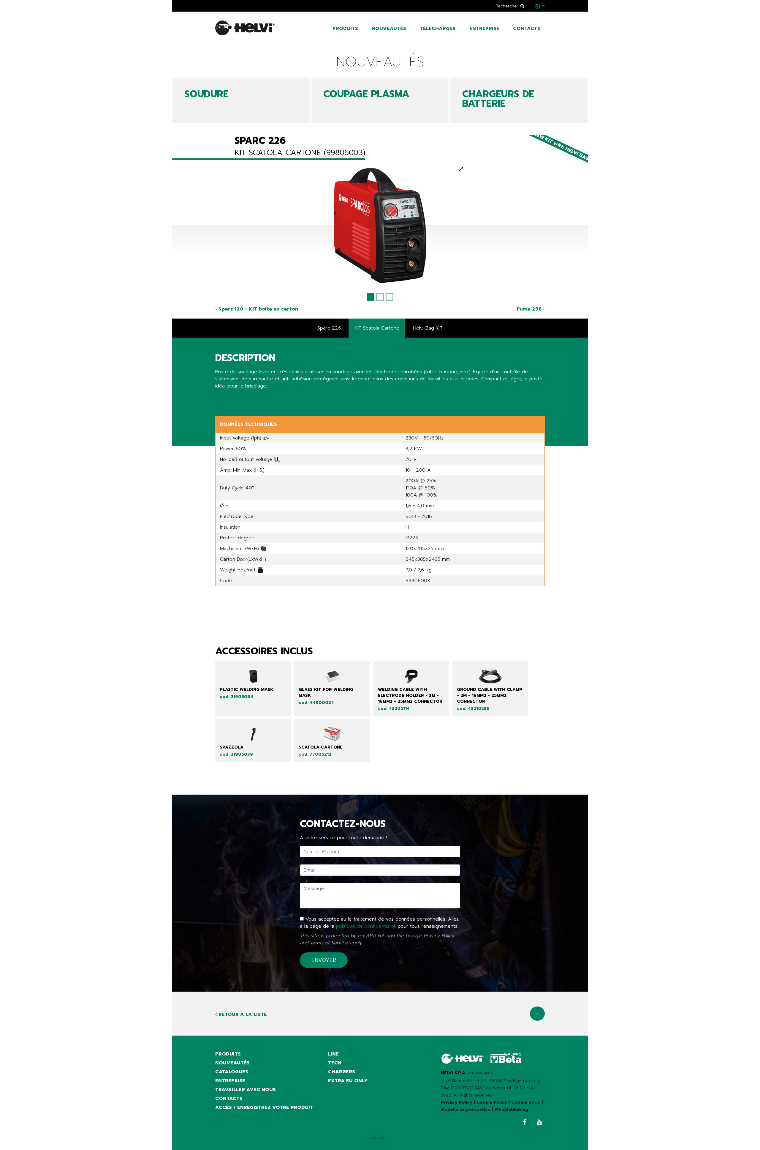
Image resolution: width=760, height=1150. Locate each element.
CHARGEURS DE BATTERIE (498, 99)
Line (333, 1054)
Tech (334, 1062)
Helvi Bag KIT (428, 328)
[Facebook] (523, 1123)
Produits (345, 28)
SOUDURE (206, 94)
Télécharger (438, 28)
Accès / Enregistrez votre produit (264, 1107)
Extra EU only (348, 1080)
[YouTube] (538, 1123)
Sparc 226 (329, 328)
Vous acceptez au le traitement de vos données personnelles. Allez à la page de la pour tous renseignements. (379, 923)
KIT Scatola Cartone (376, 328)
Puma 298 (530, 309)
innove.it (380, 1137)
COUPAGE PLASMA (366, 94)
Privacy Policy (439, 935)
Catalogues (231, 1071)
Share (221, 397)
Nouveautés (389, 28)
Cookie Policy (491, 1102)
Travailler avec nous (245, 1089)
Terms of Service (329, 942)
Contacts (526, 28)
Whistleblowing (511, 1109)
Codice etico (525, 1102)
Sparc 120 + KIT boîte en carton (257, 309)
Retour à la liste (242, 1014)
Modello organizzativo (465, 1109)
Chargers (341, 1071)
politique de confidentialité (366, 926)
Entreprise (484, 28)
